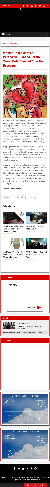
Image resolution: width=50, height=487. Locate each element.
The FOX (23, 326)
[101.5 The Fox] (25, 9)
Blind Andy (13, 43)
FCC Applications (16, 480)
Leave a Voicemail (35, 485)
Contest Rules (35, 480)
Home (4, 43)
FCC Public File (44, 477)
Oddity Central (15, 189)
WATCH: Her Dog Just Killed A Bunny (34, 227)
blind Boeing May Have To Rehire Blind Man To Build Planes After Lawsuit (13, 254)
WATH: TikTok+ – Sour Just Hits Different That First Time (36, 254)
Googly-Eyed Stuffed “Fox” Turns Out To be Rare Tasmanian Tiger (13, 229)
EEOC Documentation (32, 477)
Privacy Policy (26, 480)
